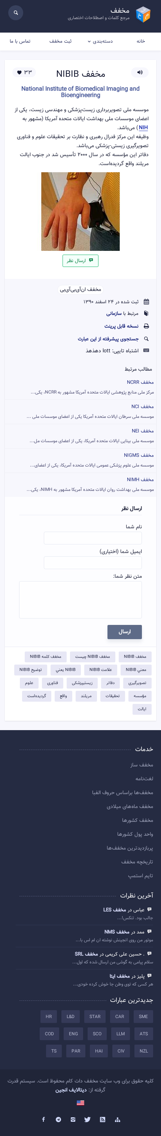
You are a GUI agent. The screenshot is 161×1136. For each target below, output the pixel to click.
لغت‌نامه (144, 779)
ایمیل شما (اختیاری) (121, 552)
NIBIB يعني (66, 670)
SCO (97, 1034)
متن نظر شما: (127, 576)
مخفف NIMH (90, 484)
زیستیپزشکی (82, 683)
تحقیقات (113, 696)
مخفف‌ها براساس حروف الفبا (122, 793)
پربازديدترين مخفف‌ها (130, 848)
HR (49, 1017)
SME (143, 1017)
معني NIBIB (136, 670)
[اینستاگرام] (73, 1120)
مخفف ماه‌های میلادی (130, 807)
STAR (94, 1017)
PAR (76, 1051)
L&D (71, 1017)
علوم (29, 683)
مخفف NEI (92, 436)
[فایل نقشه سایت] (117, 1120)
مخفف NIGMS (92, 460)
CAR (119, 1017)
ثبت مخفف (60, 41)
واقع (63, 696)
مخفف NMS (117, 932)
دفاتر (110, 683)
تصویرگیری (137, 683)
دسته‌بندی (103, 41)
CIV (121, 1051)
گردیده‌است (36, 696)
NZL (144, 1051)
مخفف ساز (141, 765)
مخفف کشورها (137, 821)
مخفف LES (114, 910)
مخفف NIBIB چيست (92, 657)
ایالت (142, 709)
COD (49, 1034)
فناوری (52, 683)
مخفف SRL (86, 954)
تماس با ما (20, 41)
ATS (144, 1034)
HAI (99, 1051)
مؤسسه (140, 696)
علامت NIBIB (100, 670)
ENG (73, 1034)
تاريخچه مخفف (137, 862)
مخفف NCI (90, 411)
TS (54, 1051)
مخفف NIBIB (135, 657)
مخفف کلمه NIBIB (45, 657)
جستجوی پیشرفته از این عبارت (108, 339)
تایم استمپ (140, 876)
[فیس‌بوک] (43, 1120)
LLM (120, 1034)
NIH (143, 128)
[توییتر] (87, 1120)
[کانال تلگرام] (58, 1120)
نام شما (134, 527)
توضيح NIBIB (30, 670)
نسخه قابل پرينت (121, 326)
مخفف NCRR (92, 387)
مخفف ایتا (120, 976)
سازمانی (114, 314)
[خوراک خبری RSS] (102, 1120)
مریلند (86, 696)
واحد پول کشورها (135, 834)
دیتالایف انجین (71, 1090)
